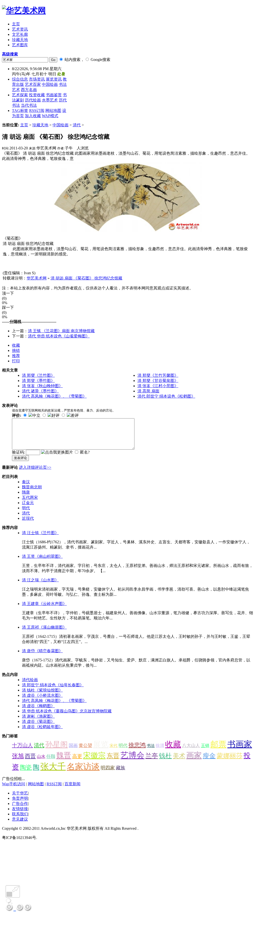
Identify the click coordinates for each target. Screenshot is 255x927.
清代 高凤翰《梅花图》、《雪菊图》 (54, 396)
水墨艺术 (50, 100)
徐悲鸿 (137, 745)
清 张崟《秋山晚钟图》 (42, 386)
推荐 (16, 356)
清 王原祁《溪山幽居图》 (44, 627)
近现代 (28, 518)
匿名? (85, 452)
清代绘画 (30, 680)
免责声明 (20, 798)
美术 (179, 755)
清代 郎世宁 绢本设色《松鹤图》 (166, 396)
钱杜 (165, 755)
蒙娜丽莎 (230, 755)
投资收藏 (37, 95)
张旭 (18, 756)
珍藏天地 (40, 125)
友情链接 (20, 809)
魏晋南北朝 (32, 487)
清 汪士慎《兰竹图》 (40, 533)
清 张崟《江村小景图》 (157, 386)
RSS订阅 (36, 110)
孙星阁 (56, 744)
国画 (73, 745)
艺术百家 (33, 84)
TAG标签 (20, 110)
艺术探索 (20, 95)
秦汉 (26, 482)
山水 (41, 756)
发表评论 (20, 458)
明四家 (108, 767)
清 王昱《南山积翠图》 (42, 556)
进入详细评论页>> (35, 467)
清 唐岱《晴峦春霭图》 (42, 651)
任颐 (50, 756)
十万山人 (22, 745)
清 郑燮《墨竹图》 (38, 380)
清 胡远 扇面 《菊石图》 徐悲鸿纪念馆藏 (86, 278)
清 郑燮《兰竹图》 (38, 375)
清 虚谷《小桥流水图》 (42, 695)
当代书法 (29, 105)
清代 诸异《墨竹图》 (40, 391)
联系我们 (20, 814)
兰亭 (151, 755)
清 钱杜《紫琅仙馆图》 (42, 690)
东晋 (113, 755)
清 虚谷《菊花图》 (38, 721)
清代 (77, 125)
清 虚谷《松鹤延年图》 (42, 727)
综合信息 (20, 79)
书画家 (239, 744)
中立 (36, 415)
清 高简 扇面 (148, 391)
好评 (56, 415)
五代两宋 (30, 497)
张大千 (53, 766)
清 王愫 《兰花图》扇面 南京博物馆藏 (61, 331)
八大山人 (191, 745)
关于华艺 (20, 793)
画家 (194, 755)
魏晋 (63, 755)
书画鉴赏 (54, 95)
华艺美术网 (37, 278)
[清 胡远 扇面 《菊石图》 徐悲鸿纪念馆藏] (127, 231)
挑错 (16, 350)
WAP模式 (50, 116)
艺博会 (132, 755)
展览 (101, 744)
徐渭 (160, 745)
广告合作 (20, 803)
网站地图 (53, 110)
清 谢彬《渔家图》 (38, 716)
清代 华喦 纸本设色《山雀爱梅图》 (59, 336)
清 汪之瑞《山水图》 (40, 580)
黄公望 (85, 745)
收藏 (16, 345)
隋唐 (26, 492)
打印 (16, 361)
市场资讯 (37, 79)
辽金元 (28, 503)
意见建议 (20, 819)
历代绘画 (33, 100)
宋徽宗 (94, 755)
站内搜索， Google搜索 (87, 59)
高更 (77, 756)
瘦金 (209, 755)
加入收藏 (33, 116)
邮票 (218, 744)
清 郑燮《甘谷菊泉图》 (157, 380)
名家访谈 (83, 766)
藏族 (120, 767)
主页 (24, 125)
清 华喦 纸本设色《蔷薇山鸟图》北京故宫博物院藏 (67, 711)
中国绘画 (50, 84)
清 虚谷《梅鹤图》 (38, 706)
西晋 (30, 756)
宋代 (114, 745)
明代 (26, 508)
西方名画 (29, 90)
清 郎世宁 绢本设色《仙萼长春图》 (53, 685)
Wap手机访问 (13, 784)
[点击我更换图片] (57, 452)
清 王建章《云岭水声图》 (44, 604)
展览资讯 (54, 79)
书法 (151, 745)
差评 (75, 415)
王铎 (205, 745)
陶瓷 (26, 767)
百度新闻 (72, 784)
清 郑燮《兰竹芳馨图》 (157, 375)
